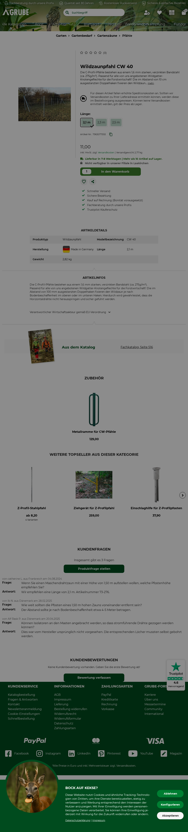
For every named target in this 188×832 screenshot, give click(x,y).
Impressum (98, 820)
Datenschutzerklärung (77, 820)
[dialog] (94, 416)
